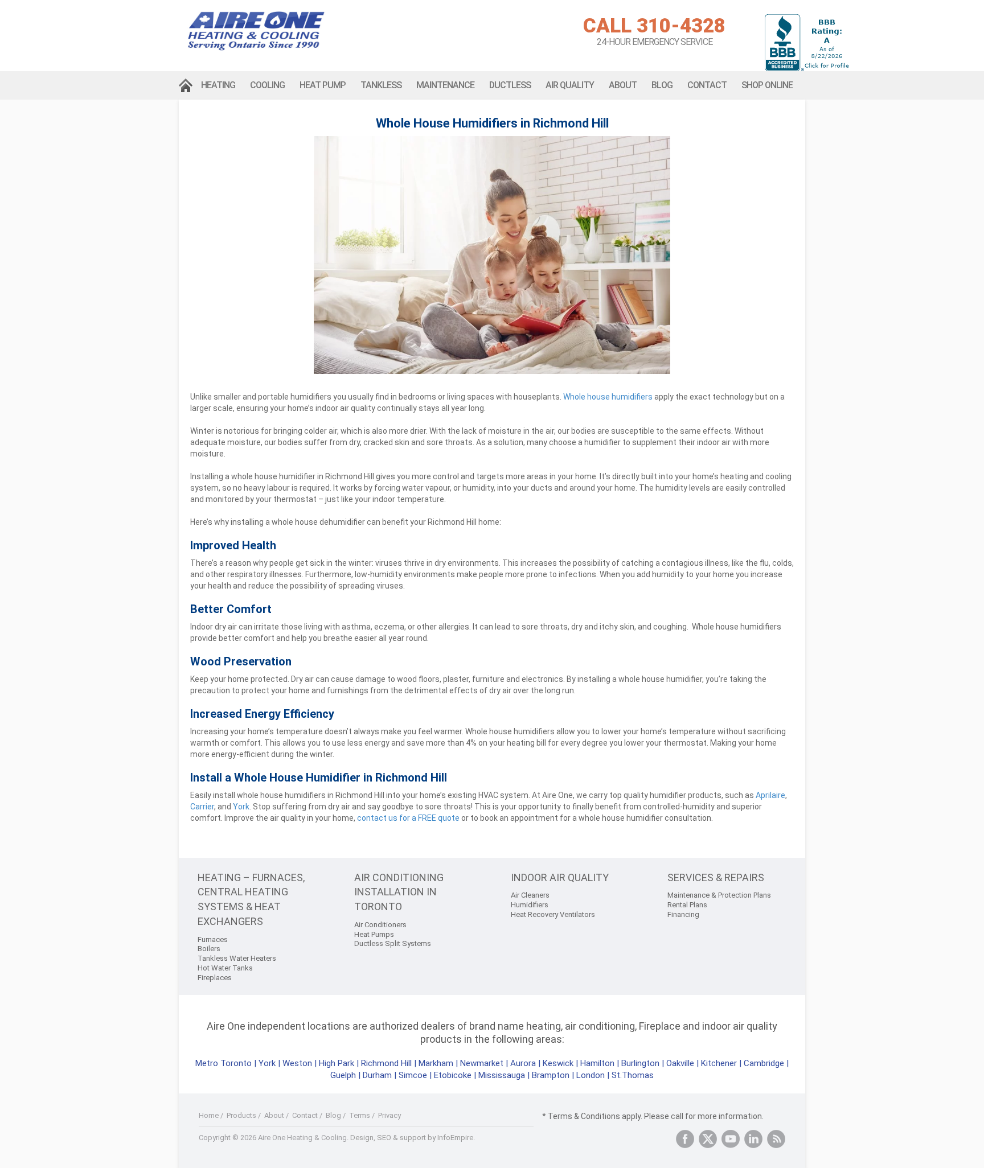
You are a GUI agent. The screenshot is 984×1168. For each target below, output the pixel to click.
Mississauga (501, 1075)
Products (241, 1115)
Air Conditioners (380, 924)
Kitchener (719, 1063)
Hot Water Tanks (225, 968)
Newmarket (481, 1063)
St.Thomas (633, 1075)
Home (186, 85)
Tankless (380, 85)
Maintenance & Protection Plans (719, 895)
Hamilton (597, 1063)
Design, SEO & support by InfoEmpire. (412, 1137)
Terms (359, 1115)
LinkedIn (753, 1139)
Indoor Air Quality (560, 877)
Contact (707, 85)
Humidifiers (529, 904)
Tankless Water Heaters (237, 958)
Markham (436, 1063)
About (623, 85)
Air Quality (570, 85)
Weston (297, 1063)
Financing (683, 914)
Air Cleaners (530, 895)
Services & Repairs (715, 877)
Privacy (389, 1115)
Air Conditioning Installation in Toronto (399, 891)
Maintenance (445, 85)
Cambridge (764, 1063)
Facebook (685, 1139)
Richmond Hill (386, 1063)
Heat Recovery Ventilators (553, 914)
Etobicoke (453, 1075)
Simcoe (413, 1075)
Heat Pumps (374, 934)
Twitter (708, 1139)
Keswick (558, 1063)
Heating (218, 85)
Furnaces (213, 939)
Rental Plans (687, 904)
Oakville (680, 1063)
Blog (662, 85)
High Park (336, 1063)
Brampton (550, 1075)
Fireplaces (215, 977)
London (590, 1075)
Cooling (267, 85)
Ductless (510, 85)
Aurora (523, 1063)
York (268, 1063)
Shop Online (767, 85)
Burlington (640, 1063)
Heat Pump (323, 85)
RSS (776, 1139)
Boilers (209, 948)
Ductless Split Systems (392, 943)
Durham (377, 1075)
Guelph (343, 1075)
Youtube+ (730, 1139)
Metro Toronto (223, 1063)
